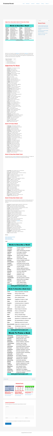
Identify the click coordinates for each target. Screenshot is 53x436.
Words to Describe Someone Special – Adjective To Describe (19, 392)
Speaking (37, 3)
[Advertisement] (26, 11)
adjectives (17, 53)
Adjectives (26, 53)
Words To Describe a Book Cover (11, 62)
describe (15, 157)
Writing (42, 3)
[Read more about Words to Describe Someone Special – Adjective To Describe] (19, 388)
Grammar (32, 3)
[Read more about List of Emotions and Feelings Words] (29, 388)
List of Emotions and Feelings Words (29, 392)
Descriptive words (13, 23)
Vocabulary (27, 3)
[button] (29, 3)
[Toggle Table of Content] (14, 59)
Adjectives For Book (9, 60)
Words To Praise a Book (10, 61)
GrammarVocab (8, 3)
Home (24, 3)
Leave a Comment (8, 23)
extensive (18, 220)
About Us (47, 3)
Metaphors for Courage (41, 34)
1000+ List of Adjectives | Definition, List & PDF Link (9, 392)
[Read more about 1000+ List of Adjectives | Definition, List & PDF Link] (9, 388)
